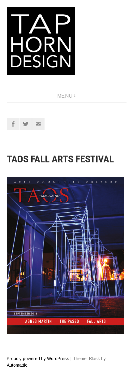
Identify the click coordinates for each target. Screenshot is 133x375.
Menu (65, 96)
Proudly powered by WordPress (38, 358)
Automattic (17, 365)
